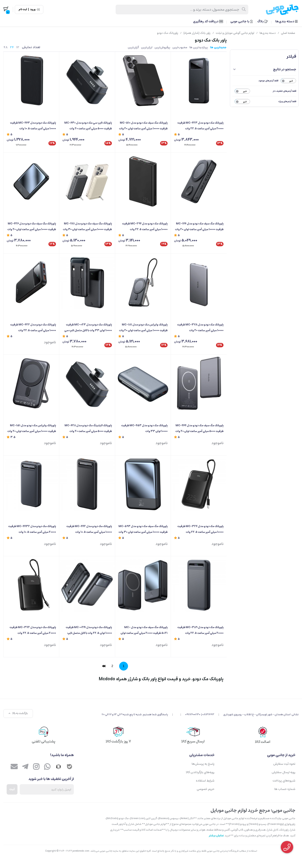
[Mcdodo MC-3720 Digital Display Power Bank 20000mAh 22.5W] (31, 585)
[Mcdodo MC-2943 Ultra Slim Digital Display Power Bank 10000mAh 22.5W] (143, 181)
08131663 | (207, 714)
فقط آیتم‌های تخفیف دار (284, 91)
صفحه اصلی (288, 33)
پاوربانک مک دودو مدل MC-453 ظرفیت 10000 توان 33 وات (144, 428)
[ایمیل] (14, 767)
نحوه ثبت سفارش (284, 763)
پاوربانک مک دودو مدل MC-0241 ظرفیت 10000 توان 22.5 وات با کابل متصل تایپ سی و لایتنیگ (89, 630)
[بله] (69, 767)
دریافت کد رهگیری (206, 21)
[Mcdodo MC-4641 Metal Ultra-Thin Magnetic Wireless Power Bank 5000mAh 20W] (199, 383)
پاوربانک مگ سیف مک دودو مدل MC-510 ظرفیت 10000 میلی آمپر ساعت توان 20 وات (143, 125)
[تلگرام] (25, 767)
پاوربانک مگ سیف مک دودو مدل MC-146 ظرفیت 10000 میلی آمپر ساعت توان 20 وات (199, 226)
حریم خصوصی (205, 789)
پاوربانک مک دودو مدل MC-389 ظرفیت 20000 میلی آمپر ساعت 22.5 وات (200, 630)
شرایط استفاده (205, 780)
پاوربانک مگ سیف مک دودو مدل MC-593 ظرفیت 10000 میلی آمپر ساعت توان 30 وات (143, 529)
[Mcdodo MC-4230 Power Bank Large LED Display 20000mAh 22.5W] (199, 80)
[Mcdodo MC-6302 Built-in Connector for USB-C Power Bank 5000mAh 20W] (87, 80)
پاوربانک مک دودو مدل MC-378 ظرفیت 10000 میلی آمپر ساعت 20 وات (200, 327)
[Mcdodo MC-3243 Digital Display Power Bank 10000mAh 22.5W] (199, 484)
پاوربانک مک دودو (167, 33)
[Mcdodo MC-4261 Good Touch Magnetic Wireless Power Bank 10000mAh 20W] (31, 181)
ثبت (12, 789)
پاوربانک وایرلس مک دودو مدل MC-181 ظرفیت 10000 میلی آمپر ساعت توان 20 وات (143, 327)
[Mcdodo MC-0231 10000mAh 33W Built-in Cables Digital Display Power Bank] (87, 282)
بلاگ (260, 21)
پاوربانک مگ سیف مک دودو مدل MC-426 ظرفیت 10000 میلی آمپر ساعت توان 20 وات (31, 226)
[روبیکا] (58, 767)
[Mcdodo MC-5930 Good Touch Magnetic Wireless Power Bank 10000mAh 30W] (143, 484)
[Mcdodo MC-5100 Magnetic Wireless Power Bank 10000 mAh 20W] (143, 80)
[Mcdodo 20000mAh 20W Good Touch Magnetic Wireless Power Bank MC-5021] (143, 585)
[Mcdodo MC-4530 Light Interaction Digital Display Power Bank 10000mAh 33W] (143, 383)
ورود (33, 9)
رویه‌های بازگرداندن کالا (200, 772)
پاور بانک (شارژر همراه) (196, 33)
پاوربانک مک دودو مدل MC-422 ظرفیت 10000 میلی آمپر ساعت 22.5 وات (33, 327)
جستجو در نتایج (284, 69)
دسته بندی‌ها (285, 21)
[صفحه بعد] (103, 666)
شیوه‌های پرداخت (284, 780)
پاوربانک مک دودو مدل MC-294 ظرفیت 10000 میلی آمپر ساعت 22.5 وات (145, 226)
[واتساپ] (47, 767)
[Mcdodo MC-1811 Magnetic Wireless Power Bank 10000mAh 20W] (143, 282)
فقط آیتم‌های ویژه (287, 101)
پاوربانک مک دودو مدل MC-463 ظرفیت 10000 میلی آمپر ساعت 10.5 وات (33, 125)
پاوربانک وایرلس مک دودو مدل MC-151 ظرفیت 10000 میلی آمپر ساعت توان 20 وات (31, 428)
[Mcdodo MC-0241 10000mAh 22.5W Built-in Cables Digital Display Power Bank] (87, 585)
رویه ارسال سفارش (283, 772)
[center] (243, 9)
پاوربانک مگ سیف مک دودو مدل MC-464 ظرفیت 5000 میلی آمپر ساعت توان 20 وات (199, 428)
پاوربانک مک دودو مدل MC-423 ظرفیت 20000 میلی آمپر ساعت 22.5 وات (200, 125)
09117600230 (192, 714)
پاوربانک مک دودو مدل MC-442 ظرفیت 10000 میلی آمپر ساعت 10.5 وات (89, 529)
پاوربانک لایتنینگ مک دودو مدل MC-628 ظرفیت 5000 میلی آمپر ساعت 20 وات (88, 428)
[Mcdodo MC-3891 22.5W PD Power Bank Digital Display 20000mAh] (199, 585)
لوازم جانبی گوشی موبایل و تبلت (235, 33)
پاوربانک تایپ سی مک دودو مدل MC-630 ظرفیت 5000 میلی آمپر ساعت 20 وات (88, 125)
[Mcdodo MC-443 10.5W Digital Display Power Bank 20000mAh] (31, 484)
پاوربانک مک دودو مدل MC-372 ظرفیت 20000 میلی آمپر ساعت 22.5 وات (33, 630)
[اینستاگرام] (36, 767)
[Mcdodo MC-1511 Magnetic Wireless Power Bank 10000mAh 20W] (31, 383)
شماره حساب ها (284, 789)
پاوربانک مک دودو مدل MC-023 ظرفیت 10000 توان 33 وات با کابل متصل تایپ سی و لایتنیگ (88, 327)
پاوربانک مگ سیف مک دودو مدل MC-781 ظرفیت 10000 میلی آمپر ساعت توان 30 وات (87, 226)
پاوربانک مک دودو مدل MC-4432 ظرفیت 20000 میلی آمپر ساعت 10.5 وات (32, 529)
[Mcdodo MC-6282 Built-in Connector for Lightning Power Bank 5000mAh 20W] (87, 383)
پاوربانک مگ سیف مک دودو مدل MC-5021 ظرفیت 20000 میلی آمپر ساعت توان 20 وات (144, 630)
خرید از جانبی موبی (281, 755)
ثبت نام (23, 9)
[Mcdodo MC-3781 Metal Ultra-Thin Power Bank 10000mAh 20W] (199, 282)
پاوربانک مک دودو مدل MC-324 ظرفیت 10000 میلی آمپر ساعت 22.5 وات (200, 529)
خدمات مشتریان (201, 755)
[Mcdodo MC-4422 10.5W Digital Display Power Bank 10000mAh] (87, 484)
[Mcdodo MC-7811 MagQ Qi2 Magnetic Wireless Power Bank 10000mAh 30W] (87, 181)
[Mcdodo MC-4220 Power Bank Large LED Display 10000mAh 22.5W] (31, 282)
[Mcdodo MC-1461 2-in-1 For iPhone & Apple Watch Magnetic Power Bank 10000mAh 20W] (199, 181)
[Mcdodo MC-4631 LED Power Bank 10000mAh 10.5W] (31, 80)
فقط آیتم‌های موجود (268, 81)
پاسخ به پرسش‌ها (203, 763)
